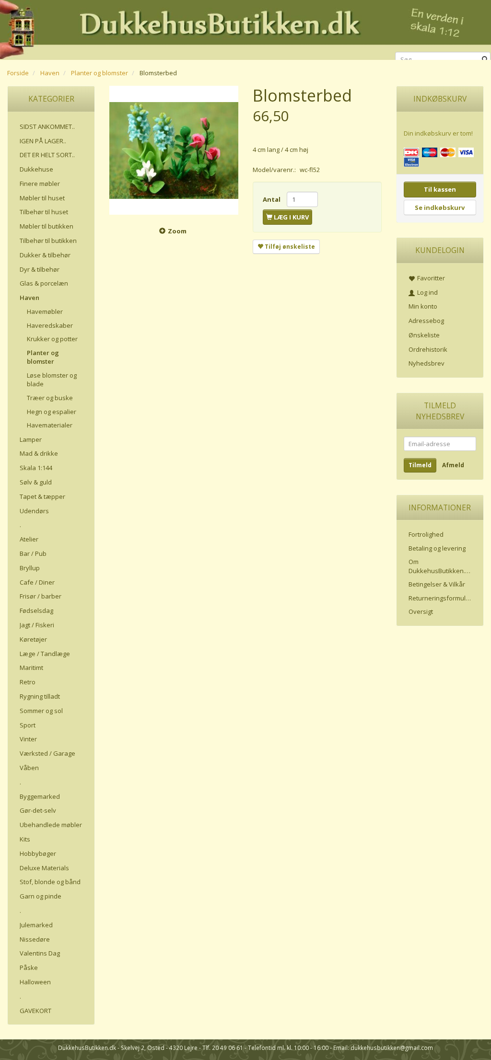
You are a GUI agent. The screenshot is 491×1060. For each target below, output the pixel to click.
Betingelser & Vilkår (437, 584)
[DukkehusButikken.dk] (245, 28)
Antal (272, 199)
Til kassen (440, 189)
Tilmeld (420, 465)
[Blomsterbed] (173, 150)
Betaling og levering (437, 548)
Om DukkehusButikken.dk (440, 566)
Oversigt (421, 611)
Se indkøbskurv (440, 207)
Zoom (177, 231)
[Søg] (485, 59)
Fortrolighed (426, 534)
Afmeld (453, 465)
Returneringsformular (440, 598)
